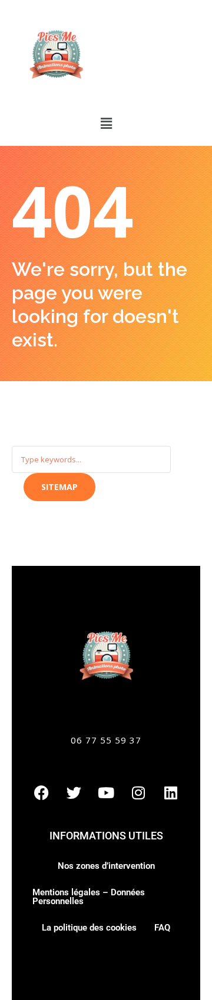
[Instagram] (138, 792)
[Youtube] (106, 792)
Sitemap (59, 486)
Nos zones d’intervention (106, 866)
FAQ (162, 927)
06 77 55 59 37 (106, 740)
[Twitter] (73, 792)
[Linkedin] (171, 792)
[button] (106, 123)
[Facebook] (41, 792)
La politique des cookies (89, 927)
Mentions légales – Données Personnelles (88, 896)
